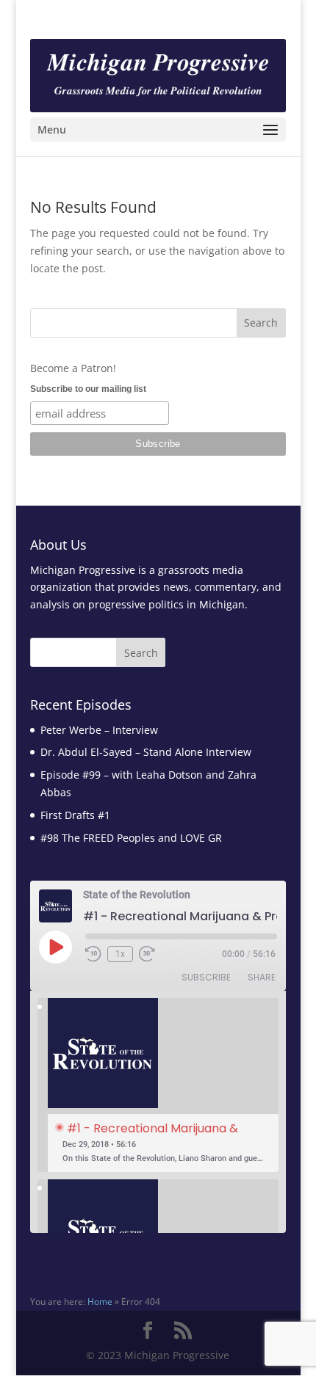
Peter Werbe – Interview (99, 730)
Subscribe (206, 977)
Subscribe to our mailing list (88, 389)
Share (262, 977)
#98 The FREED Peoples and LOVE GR (131, 838)
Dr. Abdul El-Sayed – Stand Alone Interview (145, 752)
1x (120, 954)
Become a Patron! (73, 368)
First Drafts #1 (75, 815)
